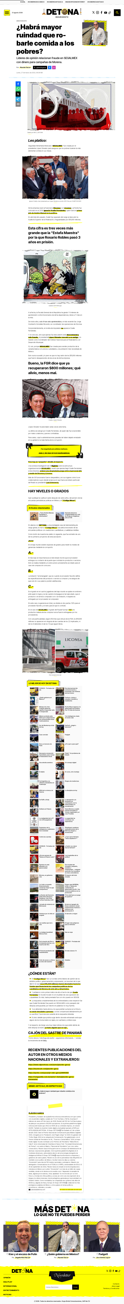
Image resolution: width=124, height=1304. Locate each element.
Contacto (116, 1284)
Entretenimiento (11, 1290)
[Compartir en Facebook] (18, 83)
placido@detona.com (38, 1189)
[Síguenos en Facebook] (101, 12)
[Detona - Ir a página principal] (62, 11)
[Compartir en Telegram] (18, 99)
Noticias (7, 1295)
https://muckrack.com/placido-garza (43, 1069)
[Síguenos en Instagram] (97, 12)
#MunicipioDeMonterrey (75, 2)
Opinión (6, 1278)
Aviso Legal (115, 1286)
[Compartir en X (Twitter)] (18, 94)
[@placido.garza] (49, 67)
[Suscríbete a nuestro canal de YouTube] (105, 12)
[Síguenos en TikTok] (109, 12)
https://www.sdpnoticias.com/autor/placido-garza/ (49, 1065)
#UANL (22, 2)
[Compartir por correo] (18, 104)
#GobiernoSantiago (95, 2)
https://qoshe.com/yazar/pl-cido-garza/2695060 (48, 1073)
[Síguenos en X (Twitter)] (93, 12)
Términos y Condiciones (111, 1288)
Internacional (10, 1286)
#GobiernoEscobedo (36, 2)
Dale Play (7, 1282)
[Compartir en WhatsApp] (18, 88)
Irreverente (21, 21)
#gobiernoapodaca (55, 2)
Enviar (75, 1287)
